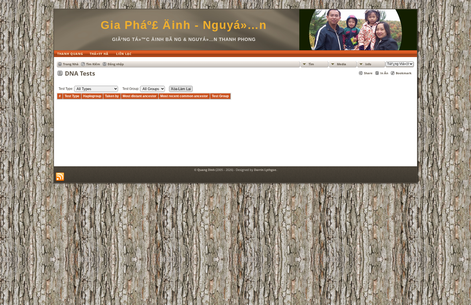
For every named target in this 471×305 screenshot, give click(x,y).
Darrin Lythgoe (265, 170)
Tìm (311, 64)
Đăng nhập (116, 64)
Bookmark (404, 73)
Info (368, 64)
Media (341, 64)
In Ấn (384, 73)
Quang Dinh (206, 170)
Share (368, 73)
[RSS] (60, 177)
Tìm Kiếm (93, 64)
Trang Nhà (70, 64)
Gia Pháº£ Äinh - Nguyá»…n (184, 25)
